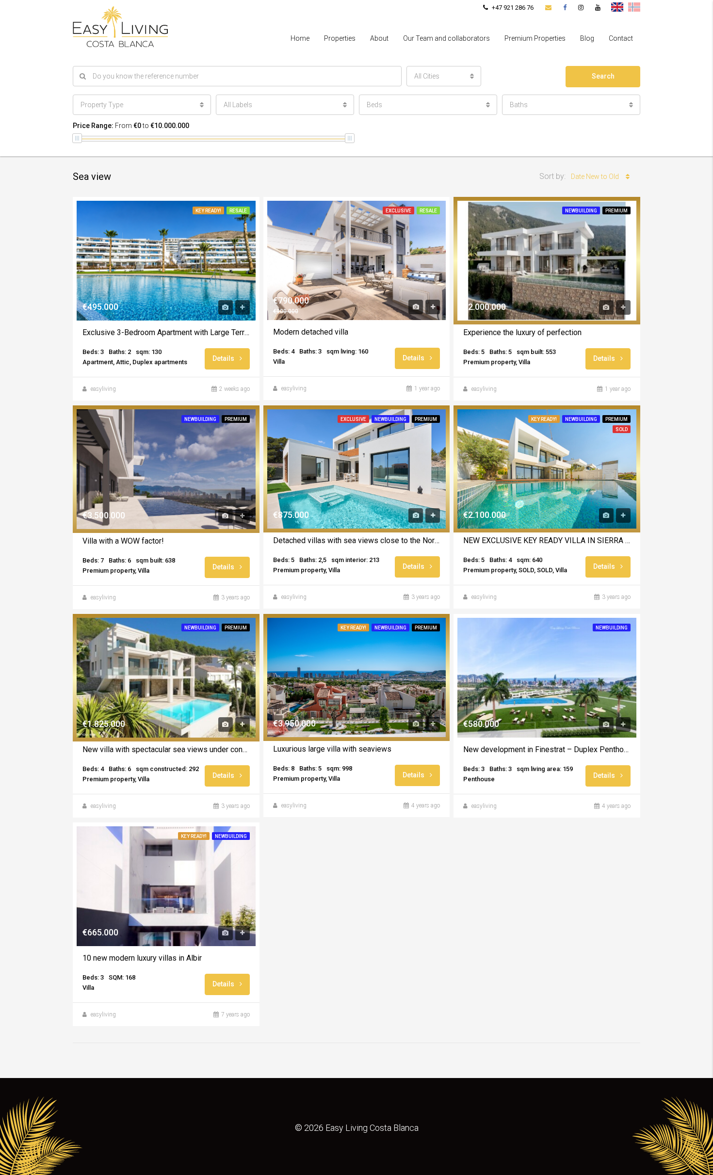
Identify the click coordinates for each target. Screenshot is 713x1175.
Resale (238, 210)
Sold (622, 429)
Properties (340, 38)
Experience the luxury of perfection (522, 332)
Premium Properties (535, 38)
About (379, 38)
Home (300, 38)
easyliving (103, 389)
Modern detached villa (310, 332)
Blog (587, 38)
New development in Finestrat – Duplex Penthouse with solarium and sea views (547, 749)
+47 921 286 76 (512, 7)
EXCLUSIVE (398, 210)
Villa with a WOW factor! (123, 541)
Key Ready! (208, 210)
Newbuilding (581, 210)
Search (603, 76)
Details (224, 358)
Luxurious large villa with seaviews (332, 749)
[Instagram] (580, 7)
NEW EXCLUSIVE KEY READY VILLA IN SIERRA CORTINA (547, 540)
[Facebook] (564, 7)
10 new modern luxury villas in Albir (142, 958)
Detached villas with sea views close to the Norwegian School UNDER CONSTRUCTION (356, 540)
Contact (621, 38)
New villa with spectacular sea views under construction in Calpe (166, 749)
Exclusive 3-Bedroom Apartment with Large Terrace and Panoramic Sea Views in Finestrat (166, 332)
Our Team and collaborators (446, 38)
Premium (616, 210)
